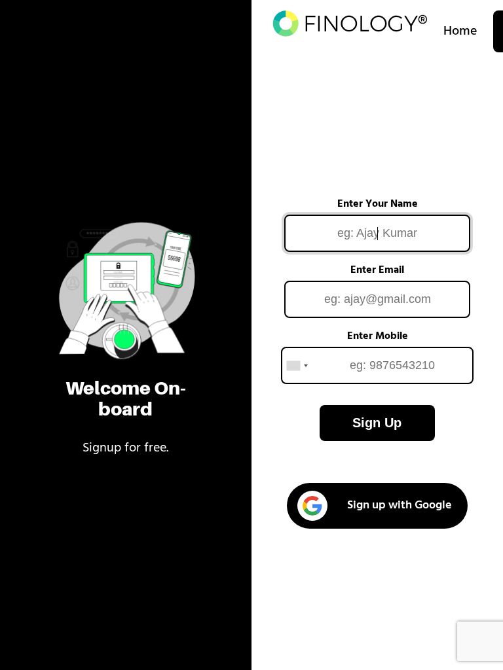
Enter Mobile (377, 336)
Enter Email (377, 270)
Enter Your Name (377, 204)
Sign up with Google (399, 506)
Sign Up (376, 422)
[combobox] (297, 365)
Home (460, 31)
